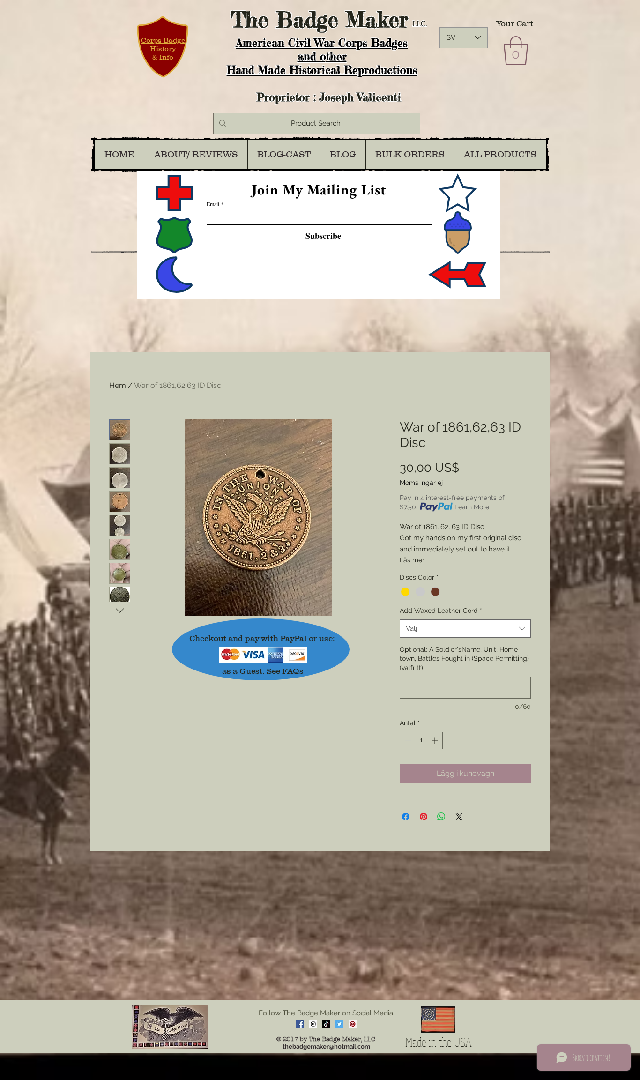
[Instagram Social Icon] (313, 1024)
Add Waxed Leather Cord (441, 610)
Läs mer (412, 560)
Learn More (471, 507)
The (249, 19)
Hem (117, 385)
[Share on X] (459, 816)
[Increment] (435, 740)
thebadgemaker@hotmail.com (326, 1046)
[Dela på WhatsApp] (441, 816)
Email (213, 204)
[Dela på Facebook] (405, 816)
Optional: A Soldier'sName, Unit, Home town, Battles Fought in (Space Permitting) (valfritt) (464, 658)
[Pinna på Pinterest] (423, 816)
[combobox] (465, 628)
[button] (516, 50)
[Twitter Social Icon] (339, 1024)
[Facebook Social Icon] (300, 1024)
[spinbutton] (421, 740)
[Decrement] (407, 740)
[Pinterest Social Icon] (353, 1024)
